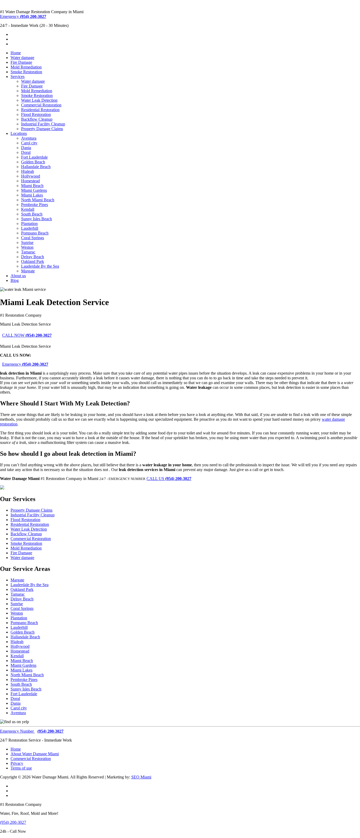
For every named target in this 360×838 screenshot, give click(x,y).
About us (18, 275)
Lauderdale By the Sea (40, 266)
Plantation (29, 223)
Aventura (28, 138)
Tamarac (28, 252)
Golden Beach (33, 162)
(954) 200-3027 (13, 822)
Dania (26, 147)
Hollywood (30, 176)
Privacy (17, 763)
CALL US (169, 478)
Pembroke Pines (34, 204)
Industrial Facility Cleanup (43, 124)
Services (18, 76)
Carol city (29, 143)
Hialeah (27, 171)
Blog (15, 280)
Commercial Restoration (41, 105)
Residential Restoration (40, 109)
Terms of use (21, 768)
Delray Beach (32, 256)
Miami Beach (32, 185)
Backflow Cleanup (36, 119)
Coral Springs (32, 238)
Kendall (27, 209)
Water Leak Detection (39, 100)
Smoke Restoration (26, 72)
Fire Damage (21, 62)
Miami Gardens (34, 190)
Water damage (22, 57)
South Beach (31, 214)
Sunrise (27, 242)
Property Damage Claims (42, 128)
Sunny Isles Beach (36, 219)
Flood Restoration (36, 114)
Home (16, 53)
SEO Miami (141, 777)
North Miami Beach (37, 200)
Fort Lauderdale (34, 157)
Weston (27, 247)
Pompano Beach (34, 233)
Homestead (30, 181)
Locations (19, 133)
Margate (28, 271)
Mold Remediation (26, 67)
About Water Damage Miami (35, 754)
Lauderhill (29, 228)
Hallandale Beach (36, 166)
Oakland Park (32, 261)
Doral (26, 152)
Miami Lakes (32, 195)
